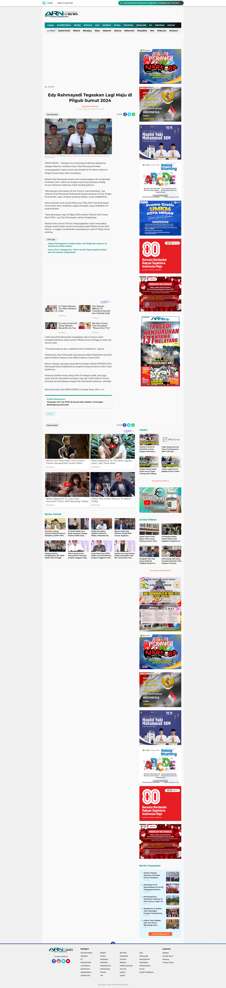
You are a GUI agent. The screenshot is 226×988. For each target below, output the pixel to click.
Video (52, 30)
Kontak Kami (167, 956)
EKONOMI (128, 25)
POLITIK (50, 414)
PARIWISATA (105, 966)
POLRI (142, 969)
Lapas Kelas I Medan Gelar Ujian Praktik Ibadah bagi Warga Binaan (149, 3)
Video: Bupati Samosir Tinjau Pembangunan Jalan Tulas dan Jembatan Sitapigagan (170, 449)
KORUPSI (104, 962)
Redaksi (165, 953)
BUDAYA (88, 25)
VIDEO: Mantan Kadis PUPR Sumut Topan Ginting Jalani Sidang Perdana (147, 471)
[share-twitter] (129, 114)
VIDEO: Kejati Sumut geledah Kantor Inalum (171, 470)
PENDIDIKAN (144, 966)
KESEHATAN (86, 962)
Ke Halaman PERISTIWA (160, 571)
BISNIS (77, 25)
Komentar (53, 115)
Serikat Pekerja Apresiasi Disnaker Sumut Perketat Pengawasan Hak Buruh (152, 875)
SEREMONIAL (86, 972)
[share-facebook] (125, 114)
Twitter (64, 964)
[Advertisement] (116, 12)
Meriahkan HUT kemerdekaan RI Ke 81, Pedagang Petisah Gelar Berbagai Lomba (153, 887)
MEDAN (123, 962)
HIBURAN (159, 25)
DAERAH (107, 25)
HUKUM (171, 25)
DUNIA (117, 25)
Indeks (50, 25)
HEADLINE (141, 25)
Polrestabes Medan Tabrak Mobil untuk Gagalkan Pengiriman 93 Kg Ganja (171, 539)
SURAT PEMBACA (146, 972)
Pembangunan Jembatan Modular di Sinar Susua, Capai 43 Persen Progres (153, 899)
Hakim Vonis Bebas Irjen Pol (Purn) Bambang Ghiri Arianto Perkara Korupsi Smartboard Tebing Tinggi (152, 922)
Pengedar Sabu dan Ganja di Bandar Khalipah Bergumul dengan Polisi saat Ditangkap (147, 561)
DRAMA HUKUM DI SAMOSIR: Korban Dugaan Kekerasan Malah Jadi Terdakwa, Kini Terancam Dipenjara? (147, 449)
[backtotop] (113, 944)
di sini (101, 389)
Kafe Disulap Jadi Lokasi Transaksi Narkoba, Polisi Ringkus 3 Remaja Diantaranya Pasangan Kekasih (171, 561)
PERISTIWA (85, 969)
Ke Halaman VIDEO (160, 481)
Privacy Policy (168, 962)
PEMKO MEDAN (126, 966)
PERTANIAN (105, 969)
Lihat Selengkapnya (160, 934)
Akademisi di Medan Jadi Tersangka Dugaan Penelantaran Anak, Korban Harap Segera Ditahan (153, 911)
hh (150, 25)
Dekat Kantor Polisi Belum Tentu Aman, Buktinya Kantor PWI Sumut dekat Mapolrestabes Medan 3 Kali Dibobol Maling (148, 539)
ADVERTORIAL (64, 25)
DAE (97, 25)
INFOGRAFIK (144, 959)
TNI (101, 976)
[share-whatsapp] (133, 114)
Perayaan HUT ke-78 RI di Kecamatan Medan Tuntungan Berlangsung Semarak (75, 403)
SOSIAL (103, 972)
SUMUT (123, 972)
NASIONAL (143, 962)
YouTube (70, 964)
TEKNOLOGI (85, 976)
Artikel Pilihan (148, 519)
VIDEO (143, 430)
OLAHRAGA (85, 966)
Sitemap (165, 959)
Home (49, 3)
